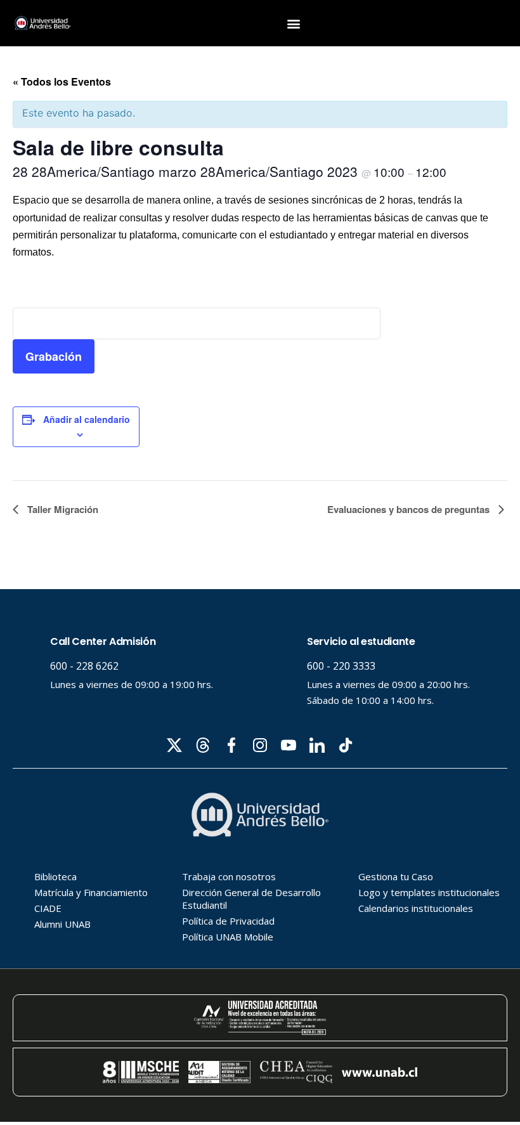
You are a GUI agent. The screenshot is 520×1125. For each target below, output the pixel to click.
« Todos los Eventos (62, 81)
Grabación (53, 356)
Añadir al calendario (86, 419)
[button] (293, 23)
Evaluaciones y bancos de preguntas (409, 509)
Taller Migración (61, 509)
